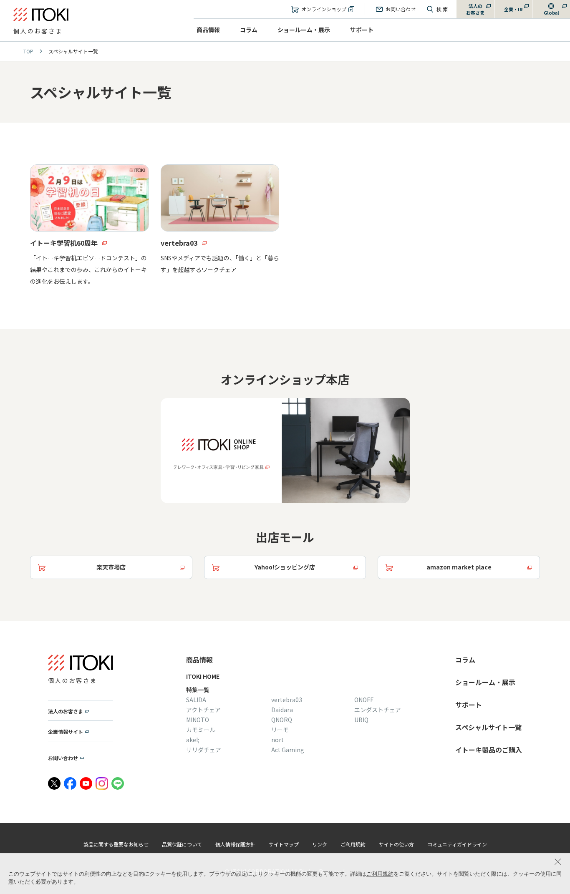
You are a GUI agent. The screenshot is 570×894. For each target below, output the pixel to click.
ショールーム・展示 (303, 29)
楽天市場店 (111, 567)
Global (551, 12)
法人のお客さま (475, 9)
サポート (361, 29)
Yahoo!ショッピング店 (285, 567)
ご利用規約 (379, 874)
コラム (248, 29)
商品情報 (208, 29)
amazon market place (459, 567)
